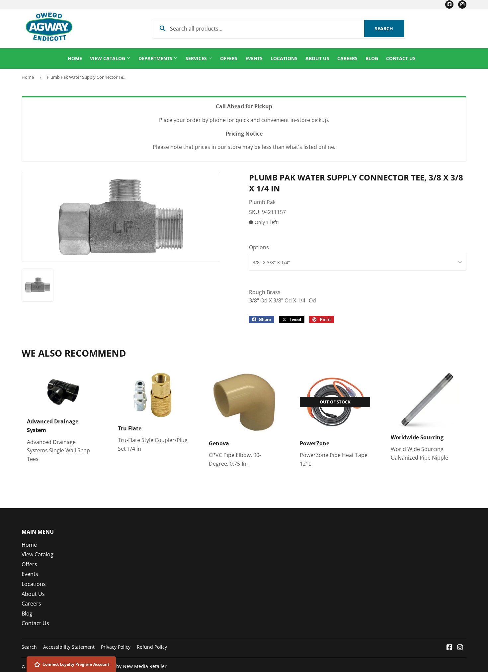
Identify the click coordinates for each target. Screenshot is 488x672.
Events (254, 58)
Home (75, 58)
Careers (347, 58)
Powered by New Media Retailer (131, 666)
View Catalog (108, 58)
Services (197, 58)
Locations (284, 58)
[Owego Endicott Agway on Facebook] (449, 647)
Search (389, 28)
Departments (156, 58)
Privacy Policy (115, 647)
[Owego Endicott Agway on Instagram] (460, 647)
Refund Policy (152, 647)
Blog (372, 58)
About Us (317, 58)
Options (259, 247)
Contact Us (401, 58)
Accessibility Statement (69, 647)
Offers (228, 58)
